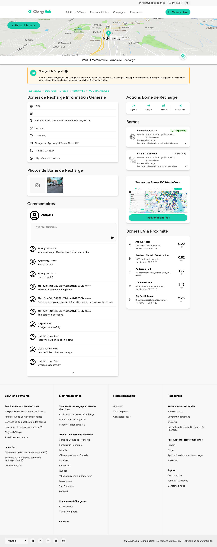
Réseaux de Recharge (70, 445)
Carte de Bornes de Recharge (74, 439)
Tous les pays (34, 90)
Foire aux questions (178, 480)
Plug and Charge (13, 432)
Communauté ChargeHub (73, 501)
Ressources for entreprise (181, 406)
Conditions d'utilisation (168, 540)
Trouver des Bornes (158, 217)
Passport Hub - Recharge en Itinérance (25, 411)
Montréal (63, 460)
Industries (10, 447)
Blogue (171, 450)
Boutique (64, 521)
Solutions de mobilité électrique (22, 406)
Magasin (177, 3)
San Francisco (66, 486)
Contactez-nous (121, 416)
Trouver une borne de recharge (76, 434)
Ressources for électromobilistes (185, 439)
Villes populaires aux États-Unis (75, 476)
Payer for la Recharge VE (72, 424)
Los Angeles (65, 481)
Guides (171, 445)
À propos (118, 406)
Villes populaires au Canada (73, 455)
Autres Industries (13, 465)
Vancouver (64, 465)
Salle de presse (121, 411)
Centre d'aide (175, 475)
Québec (63, 470)
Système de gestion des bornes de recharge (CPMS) (23, 459)
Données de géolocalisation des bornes (25, 421)
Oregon (64, 90)
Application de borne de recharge (76, 414)
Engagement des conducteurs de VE (24, 427)
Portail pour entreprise (16, 437)
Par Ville (63, 450)
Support (172, 470)
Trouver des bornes (153, 3)
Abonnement (66, 506)
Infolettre (172, 421)
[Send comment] (112, 237)
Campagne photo (68, 511)
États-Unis (50, 90)
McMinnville (78, 90)
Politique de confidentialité (198, 540)
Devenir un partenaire (179, 416)
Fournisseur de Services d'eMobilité (23, 416)
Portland (63, 491)
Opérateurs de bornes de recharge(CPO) (26, 452)
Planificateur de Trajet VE (72, 419)
